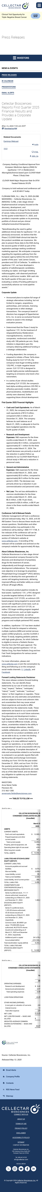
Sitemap (8, 1096)
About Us (21, 1119)
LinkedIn (27, 669)
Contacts (8, 1083)
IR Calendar (7, 81)
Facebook (6, 672)
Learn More (35, 15)
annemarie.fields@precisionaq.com (17, 793)
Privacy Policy (21, 1128)
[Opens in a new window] (8, 1168)
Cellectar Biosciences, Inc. (26, 1180)
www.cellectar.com (10, 541)
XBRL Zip (35, 156)
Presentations (9, 87)
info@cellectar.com (21, 1159)
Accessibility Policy (21, 1137)
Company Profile (11, 1076)
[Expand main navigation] (39, 5)
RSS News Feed (11, 1089)
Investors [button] (22, 58)
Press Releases (9, 75)
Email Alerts (8, 93)
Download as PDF (10, 128)
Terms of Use (21, 1123)
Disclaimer (21, 1133)
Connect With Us (21, 1114)
